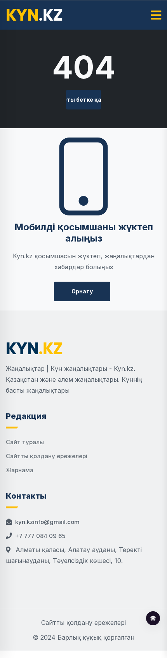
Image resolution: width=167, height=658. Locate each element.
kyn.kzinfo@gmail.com (47, 522)
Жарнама (19, 470)
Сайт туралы (25, 442)
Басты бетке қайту (83, 99)
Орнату (82, 291)
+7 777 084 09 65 (40, 536)
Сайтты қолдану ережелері (46, 456)
